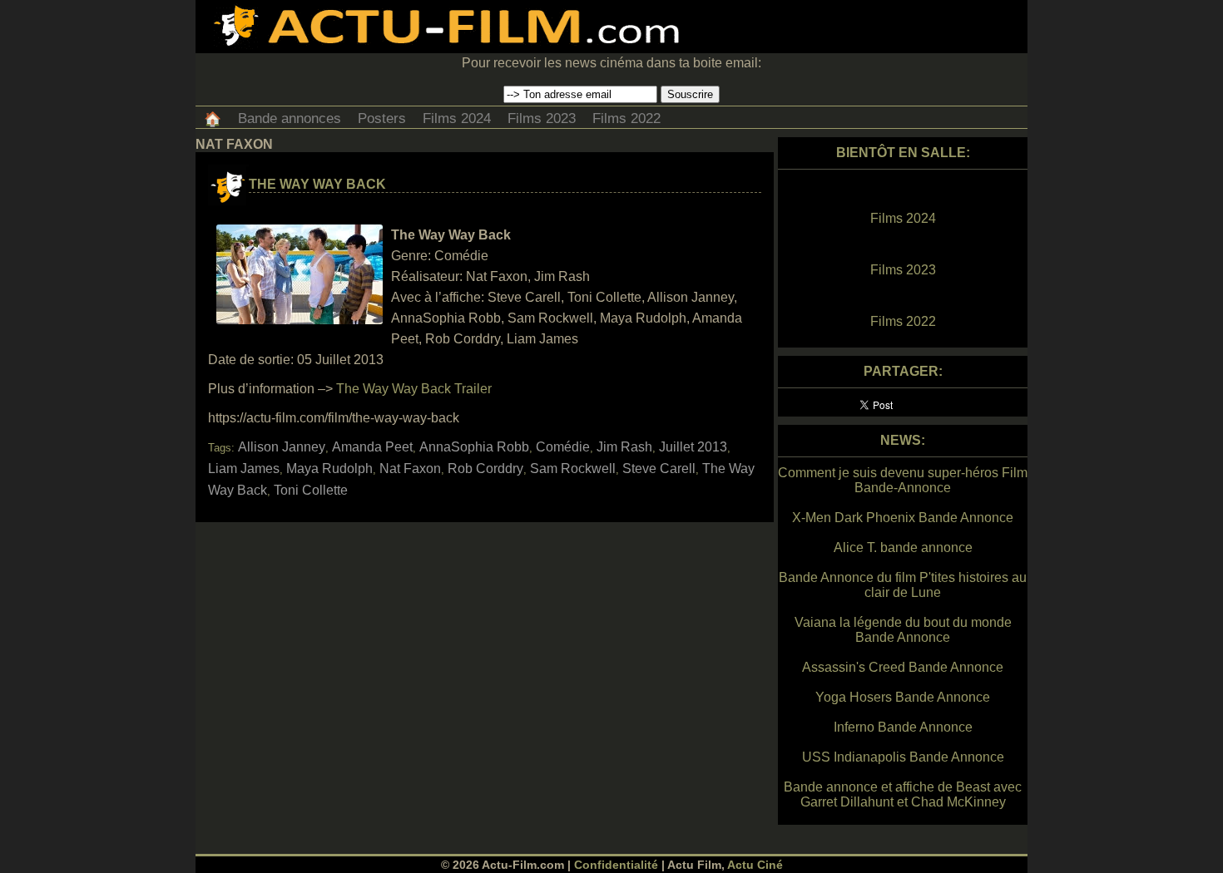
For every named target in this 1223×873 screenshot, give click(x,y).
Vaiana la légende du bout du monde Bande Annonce (903, 629)
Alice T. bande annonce (903, 547)
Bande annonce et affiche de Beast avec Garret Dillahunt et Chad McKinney (903, 794)
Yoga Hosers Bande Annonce (902, 697)
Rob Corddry (485, 468)
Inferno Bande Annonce (903, 727)
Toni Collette (311, 490)
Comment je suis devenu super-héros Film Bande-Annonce (902, 480)
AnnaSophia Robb (474, 447)
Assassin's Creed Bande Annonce (902, 667)
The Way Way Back (317, 184)
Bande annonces (289, 118)
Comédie (563, 447)
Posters (382, 118)
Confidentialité (616, 864)
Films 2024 (457, 118)
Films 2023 (542, 118)
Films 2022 (626, 118)
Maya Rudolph (329, 468)
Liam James (244, 468)
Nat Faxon (410, 468)
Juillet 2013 (693, 447)
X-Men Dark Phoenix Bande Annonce (902, 517)
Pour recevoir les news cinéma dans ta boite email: (611, 63)
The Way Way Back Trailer (414, 389)
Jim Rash (624, 447)
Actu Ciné (755, 864)
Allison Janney (281, 447)
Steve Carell (659, 468)
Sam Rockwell (573, 468)
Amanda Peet (372, 447)
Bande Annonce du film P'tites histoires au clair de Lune (903, 584)
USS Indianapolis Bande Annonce (903, 757)
